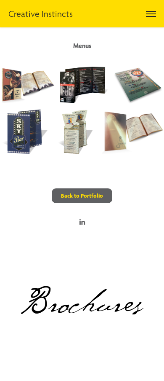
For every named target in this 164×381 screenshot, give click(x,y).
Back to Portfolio (82, 195)
